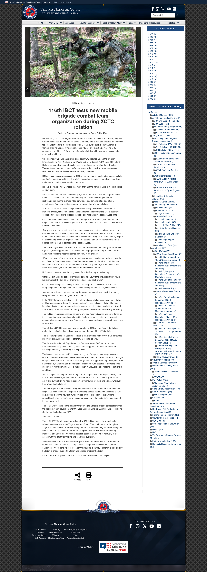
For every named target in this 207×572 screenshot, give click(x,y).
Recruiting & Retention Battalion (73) (163, 197)
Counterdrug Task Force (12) (165, 417)
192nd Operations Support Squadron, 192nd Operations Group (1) (168, 282)
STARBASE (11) (161, 377)
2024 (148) (153, 39)
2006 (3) (152, 90)
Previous (30, 62)
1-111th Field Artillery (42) (169, 225)
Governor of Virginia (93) (163, 359)
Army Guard (54, 22)
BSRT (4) (158, 400)
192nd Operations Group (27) (169, 254)
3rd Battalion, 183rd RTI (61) (168, 149)
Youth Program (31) (163, 394)
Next (136, 62)
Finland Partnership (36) (166, 132)
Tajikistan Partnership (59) (167, 129)
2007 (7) (152, 87)
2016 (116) (153, 62)
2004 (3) (152, 95)
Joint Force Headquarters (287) (166, 117)
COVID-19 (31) (159, 420)
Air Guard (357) (159, 248)
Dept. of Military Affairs (113, 22)
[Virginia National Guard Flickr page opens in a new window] (174, 8)
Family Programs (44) (162, 391)
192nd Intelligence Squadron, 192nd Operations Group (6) (168, 265)
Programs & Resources (149, 22)
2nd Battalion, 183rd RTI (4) (168, 147)
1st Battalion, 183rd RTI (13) (168, 144)
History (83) (157, 429)
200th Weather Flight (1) (168, 288)
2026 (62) (152, 34)
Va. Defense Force (88, 22)
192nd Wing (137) (162, 251)
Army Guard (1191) (161, 135)
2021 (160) (153, 48)
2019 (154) (153, 53)
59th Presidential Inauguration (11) (164, 425)
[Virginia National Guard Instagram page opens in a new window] (157, 8)
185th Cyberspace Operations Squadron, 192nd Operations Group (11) (168, 274)
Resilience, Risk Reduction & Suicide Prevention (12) (164, 410)
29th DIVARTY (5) (164, 207)
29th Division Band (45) (166, 245)
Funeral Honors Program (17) (165, 414)
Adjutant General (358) (162, 114)
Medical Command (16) (164, 201)
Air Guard (69, 22)
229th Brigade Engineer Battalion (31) (167, 235)
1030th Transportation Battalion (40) (164, 166)
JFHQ (40, 22)
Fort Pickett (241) (160, 380)
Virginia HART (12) (165, 213)
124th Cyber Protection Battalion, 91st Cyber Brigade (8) (166, 190)
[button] (64, 2)
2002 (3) (152, 98)
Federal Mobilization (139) (164, 441)
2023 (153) (153, 42)
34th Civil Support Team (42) (167, 120)
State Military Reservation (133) (166, 388)
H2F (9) (155, 432)
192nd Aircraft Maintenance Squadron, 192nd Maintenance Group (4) (168, 300)
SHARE (77, 479)
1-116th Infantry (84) (166, 219)
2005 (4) (152, 93)
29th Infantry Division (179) (166, 204)
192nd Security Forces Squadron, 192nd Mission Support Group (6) (166, 339)
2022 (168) (153, 45)
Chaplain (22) (158, 397)
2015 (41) (152, 65)
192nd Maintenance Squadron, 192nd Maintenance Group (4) (165, 308)
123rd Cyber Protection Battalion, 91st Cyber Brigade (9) (166, 181)
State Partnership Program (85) (168, 126)
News (130, 22)
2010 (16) (152, 79)
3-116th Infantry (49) (166, 222)
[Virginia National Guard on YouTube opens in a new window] (169, 8)
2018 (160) (153, 56)
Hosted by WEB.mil (85, 547)
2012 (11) (152, 73)
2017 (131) (153, 59)
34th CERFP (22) (161, 123)
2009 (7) (152, 81)
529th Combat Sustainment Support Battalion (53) (166, 160)
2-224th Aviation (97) (165, 210)
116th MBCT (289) (164, 216)
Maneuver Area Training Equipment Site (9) (164, 384)
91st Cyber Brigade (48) (164, 175)
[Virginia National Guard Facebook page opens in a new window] (153, 8)
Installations (171, 22)
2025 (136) (153, 36)
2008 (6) (152, 84)
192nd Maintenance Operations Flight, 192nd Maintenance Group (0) (166, 317)
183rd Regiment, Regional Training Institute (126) (164, 140)
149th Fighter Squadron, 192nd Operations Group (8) (168, 258)
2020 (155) (153, 50)
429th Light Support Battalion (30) (165, 241)
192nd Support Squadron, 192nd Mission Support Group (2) (168, 331)
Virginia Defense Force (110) (165, 362)
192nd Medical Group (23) (167, 356)
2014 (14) (152, 67)
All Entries (152, 112)
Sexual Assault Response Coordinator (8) (162, 405)
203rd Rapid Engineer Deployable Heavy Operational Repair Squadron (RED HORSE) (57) (168, 349)
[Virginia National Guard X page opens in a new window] (163, 8)
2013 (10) (152, 70)
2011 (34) (152, 76)
